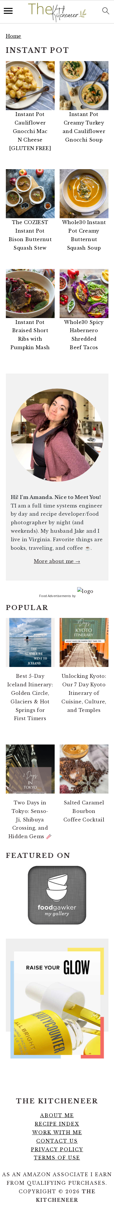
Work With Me (57, 1132)
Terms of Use (57, 1158)
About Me (57, 1115)
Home (13, 36)
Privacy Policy (57, 1149)
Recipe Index (57, 1124)
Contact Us (57, 1141)
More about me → (57, 561)
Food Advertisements (55, 596)
